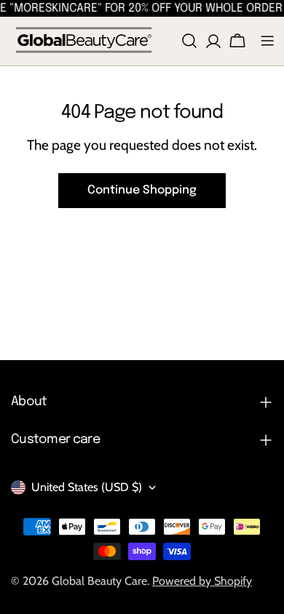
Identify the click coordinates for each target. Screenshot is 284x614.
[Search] (189, 40)
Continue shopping (142, 190)
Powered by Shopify (202, 581)
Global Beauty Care (99, 581)
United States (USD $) (86, 487)
